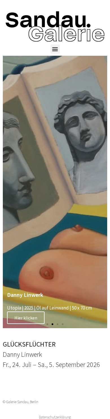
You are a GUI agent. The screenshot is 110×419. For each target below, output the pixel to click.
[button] (55, 49)
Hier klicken (25, 318)
